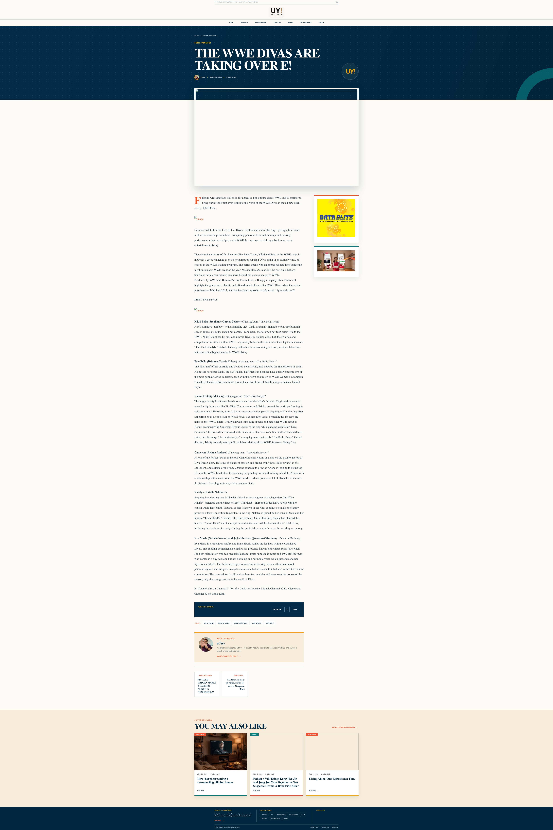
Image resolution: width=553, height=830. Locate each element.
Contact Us (335, 827)
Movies (286, 818)
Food (303, 814)
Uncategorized (293, 814)
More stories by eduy (227, 656)
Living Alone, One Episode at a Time (332, 778)
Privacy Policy (314, 827)
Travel (321, 22)
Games (290, 22)
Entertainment (261, 22)
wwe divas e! (257, 623)
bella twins (208, 623)
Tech (272, 814)
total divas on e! (241, 623)
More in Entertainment (343, 727)
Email (295, 609)
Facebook (277, 609)
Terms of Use (325, 827)
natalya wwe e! (224, 623)
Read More (200, 790)
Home (231, 22)
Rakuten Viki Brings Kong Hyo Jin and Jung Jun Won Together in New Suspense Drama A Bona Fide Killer (276, 782)
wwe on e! (270, 623)
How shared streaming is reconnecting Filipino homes (215, 780)
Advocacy (244, 22)
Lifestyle (277, 22)
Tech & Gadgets (305, 22)
